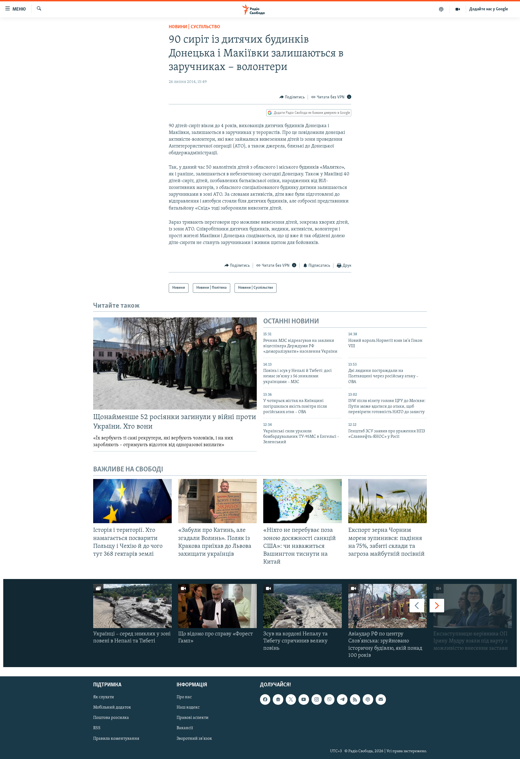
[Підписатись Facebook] (265, 699)
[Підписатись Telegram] (342, 699)
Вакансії (185, 728)
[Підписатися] (381, 699)
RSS (96, 728)
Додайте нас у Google (488, 9)
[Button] (292, 97)
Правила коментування (116, 739)
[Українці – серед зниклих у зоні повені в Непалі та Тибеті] (132, 606)
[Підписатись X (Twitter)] (291, 699)
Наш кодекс (188, 708)
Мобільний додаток (112, 708)
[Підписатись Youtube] (303, 699)
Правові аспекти (193, 718)
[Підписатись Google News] (278, 699)
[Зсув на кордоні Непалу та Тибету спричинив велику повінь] (302, 606)
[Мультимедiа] (458, 9)
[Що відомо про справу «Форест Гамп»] (217, 606)
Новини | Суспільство (194, 27)
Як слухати (103, 697)
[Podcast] (368, 699)
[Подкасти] (441, 9)
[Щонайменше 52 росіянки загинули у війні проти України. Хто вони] (175, 363)
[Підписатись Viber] (329, 699)
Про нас (184, 697)
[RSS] (355, 699)
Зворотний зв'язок (194, 739)
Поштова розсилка (111, 718)
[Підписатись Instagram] (316, 699)
